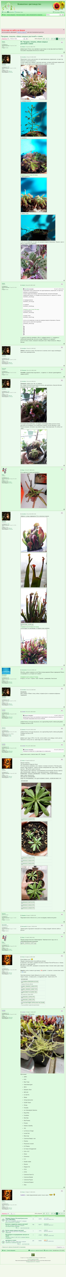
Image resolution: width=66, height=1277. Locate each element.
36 (21, 1228)
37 (23, 1228)
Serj (8, 1225)
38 (24, 1228)
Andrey (9, 1221)
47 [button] (52, 39)
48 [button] (54, 39)
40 (28, 1228)
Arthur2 (3, 41)
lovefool (3, 709)
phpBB (30, 1257)
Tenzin (3, 769)
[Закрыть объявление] (63, 29)
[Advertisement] (33, 22)
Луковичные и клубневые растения (13, 1242)
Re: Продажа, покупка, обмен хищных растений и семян (34, 42)
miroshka (4, 64)
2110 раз (11, 72)
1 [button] (48, 39)
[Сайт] (8, 6)
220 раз (10, 776)
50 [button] (59, 39)
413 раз (10, 482)
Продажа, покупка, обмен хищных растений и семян (22, 36)
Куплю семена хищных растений (15, 1230)
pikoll (8, 1237)
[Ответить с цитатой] (62, 42)
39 (26, 1228)
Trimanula (4, 368)
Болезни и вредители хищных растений (17, 1224)
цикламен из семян (11, 1240)
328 (8, 677)
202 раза (11, 751)
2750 (8, 67)
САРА (45, 1230)
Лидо (7, 1231)
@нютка (3, 727)
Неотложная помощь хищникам (12, 1226)
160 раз (10, 718)
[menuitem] (10, 12)
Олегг (45, 1234)
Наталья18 (4, 924)
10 (28, 1244)
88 (7, 730)
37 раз (10, 777)
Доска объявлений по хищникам (13, 1222)
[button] (44, 39)
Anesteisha (4, 674)
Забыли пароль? (22, 32)
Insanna (45, 1224)
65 (7, 772)
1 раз (10, 734)
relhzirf (8, 1241)
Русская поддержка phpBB (33, 1259)
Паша (3, 474)
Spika (45, 1240)
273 (8, 477)
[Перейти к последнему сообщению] (48, 1218)
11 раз (10, 481)
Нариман (4, 913)
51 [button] (62, 39)
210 (8, 712)
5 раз (10, 735)
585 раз (10, 71)
